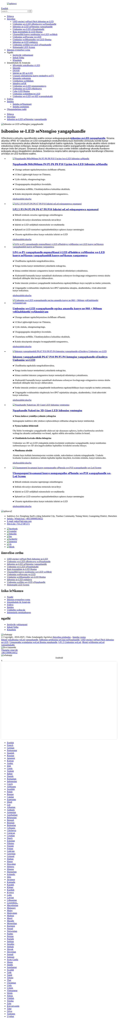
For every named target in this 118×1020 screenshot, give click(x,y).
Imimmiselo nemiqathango (19, 612)
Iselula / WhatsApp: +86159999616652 (25, 518)
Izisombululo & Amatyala (18, 602)
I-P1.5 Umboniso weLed (69, 642)
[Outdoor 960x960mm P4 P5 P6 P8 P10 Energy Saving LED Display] (51, 158)
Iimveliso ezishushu (62, 637)
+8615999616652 (9, 652)
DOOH (16, 70)
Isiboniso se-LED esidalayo (25, 42)
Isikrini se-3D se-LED (23, 73)
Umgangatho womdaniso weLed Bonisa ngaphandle (33, 642)
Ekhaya (10, 16)
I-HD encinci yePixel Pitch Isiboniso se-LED (33, 21)
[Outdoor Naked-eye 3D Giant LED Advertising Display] (41, 405)
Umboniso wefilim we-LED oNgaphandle (32, 44)
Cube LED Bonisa (21, 91)
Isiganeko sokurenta (22, 78)
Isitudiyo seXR (19, 83)
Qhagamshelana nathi (16, 109)
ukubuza (16, 199)
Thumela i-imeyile (9, 650)
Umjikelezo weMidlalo (23, 81)
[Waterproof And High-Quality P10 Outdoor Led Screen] (57, 467)
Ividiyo (10, 99)
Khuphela (17, 60)
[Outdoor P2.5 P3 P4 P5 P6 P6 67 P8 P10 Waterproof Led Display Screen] (47, 204)
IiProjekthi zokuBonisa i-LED (26, 65)
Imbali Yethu (18, 57)
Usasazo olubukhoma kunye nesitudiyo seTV (33, 75)
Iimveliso (11, 19)
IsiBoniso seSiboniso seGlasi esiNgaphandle (59, 639)
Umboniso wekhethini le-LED (26, 94)
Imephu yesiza (79, 637)
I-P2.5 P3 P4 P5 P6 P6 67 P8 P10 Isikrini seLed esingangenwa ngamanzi (55, 209)
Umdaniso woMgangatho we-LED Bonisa (32, 39)
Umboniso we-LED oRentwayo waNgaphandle (34, 24)
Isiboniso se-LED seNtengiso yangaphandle (33, 26)
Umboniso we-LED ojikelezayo (27, 88)
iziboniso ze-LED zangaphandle (88, 138)
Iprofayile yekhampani (23, 55)
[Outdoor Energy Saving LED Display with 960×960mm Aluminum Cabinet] (62, 303)
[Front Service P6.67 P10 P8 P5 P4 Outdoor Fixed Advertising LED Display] (60, 351)
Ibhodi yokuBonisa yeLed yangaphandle (19, 639)
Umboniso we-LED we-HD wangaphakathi (33, 96)
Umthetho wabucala (16, 610)
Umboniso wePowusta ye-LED (27, 37)
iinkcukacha (25, 199)
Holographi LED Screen (24, 47)
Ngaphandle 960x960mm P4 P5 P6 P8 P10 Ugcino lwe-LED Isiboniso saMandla (60, 164)
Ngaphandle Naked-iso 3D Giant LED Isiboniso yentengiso (47, 410)
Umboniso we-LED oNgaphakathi (28, 29)
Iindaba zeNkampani (22, 104)
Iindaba (10, 101)
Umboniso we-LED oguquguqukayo (29, 86)
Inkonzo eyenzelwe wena (18, 50)
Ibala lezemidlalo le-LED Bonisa (27, 32)
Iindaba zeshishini (21, 106)
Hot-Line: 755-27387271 (18, 524)
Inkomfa (16, 68)
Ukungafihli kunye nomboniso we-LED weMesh (35, 34)
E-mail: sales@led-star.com (19, 521)
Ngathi (10, 597)
